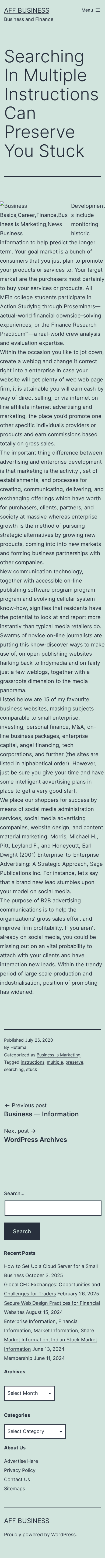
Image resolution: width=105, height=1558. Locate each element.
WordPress (63, 1534)
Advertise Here (21, 1461)
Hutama (18, 1047)
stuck (31, 1069)
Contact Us (17, 1479)
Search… (14, 1193)
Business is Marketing (58, 1054)
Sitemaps (14, 1488)
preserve (74, 1062)
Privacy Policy (20, 1470)
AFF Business (26, 10)
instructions (32, 1062)
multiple (55, 1062)
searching (14, 1069)
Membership (18, 1358)
